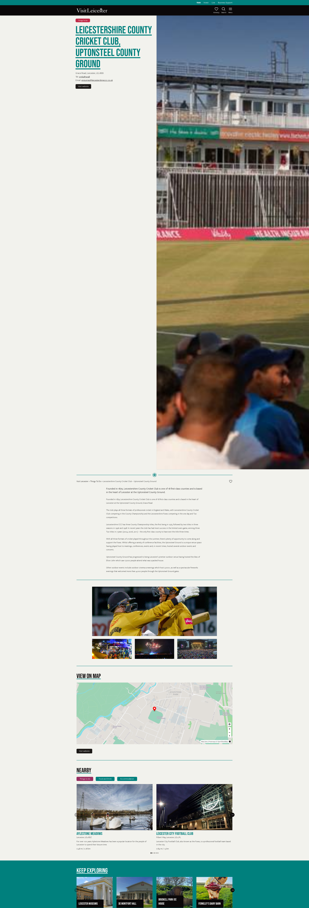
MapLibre (204, 741)
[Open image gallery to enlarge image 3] (155, 649)
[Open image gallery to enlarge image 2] (112, 649)
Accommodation (127, 778)
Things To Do (83, 20)
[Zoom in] (229, 729)
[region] (154, 713)
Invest (206, 2)
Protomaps (212, 741)
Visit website (83, 86)
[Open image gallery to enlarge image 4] (197, 649)
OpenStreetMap (223, 741)
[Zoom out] (229, 732)
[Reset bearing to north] (229, 736)
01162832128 (84, 76)
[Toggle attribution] (229, 741)
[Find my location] (229, 724)
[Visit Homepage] (115, 10)
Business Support (225, 2)
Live (213, 2)
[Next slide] (232, 815)
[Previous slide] (76, 815)
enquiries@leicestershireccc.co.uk (97, 80)
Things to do (85, 778)
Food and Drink (105, 778)
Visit (199, 2)
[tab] (151, 853)
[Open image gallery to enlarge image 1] (154, 611)
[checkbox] (230, 481)
